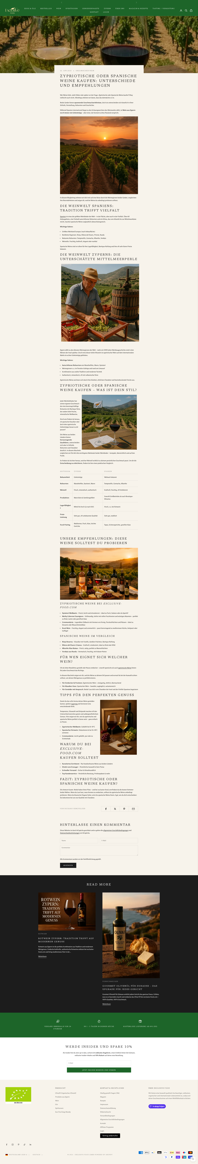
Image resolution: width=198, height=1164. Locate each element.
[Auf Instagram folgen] (12, 1144)
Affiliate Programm (107, 1127)
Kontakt (94, 12)
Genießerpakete (90, 8)
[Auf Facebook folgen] (7, 1144)
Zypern (107, 8)
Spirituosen (72, 8)
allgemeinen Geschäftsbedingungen (115, 830)
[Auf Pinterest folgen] (18, 1144)
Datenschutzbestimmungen (70, 833)
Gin (56, 1104)
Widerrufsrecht (105, 1112)
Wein (58, 8)
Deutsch (36, 1154)
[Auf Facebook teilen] (105, 808)
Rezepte (103, 1101)
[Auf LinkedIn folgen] (30, 1144)
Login (106, 12)
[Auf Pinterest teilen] (124, 808)
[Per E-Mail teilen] (133, 808)
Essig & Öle (30, 8)
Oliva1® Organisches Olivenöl (65, 1093)
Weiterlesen (42, 956)
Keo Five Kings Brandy (63, 1112)
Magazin (103, 1097)
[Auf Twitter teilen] (115, 808)
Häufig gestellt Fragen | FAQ (109, 1093)
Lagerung (74, 704)
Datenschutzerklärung (108, 1108)
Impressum (104, 1104)
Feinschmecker (110, 981)
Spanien (63, 216)
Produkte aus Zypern (62, 1097)
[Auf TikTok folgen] (24, 1144)
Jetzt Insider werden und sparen (99, 1070)
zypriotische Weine (124, 668)
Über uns (119, 8)
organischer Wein (85, 71)
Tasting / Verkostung (164, 8)
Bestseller (46, 8)
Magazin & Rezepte (138, 8)
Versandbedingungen (107, 1116)
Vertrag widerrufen (110, 1136)
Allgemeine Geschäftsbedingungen (112, 1119)
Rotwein (42, 934)
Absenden (68, 865)
